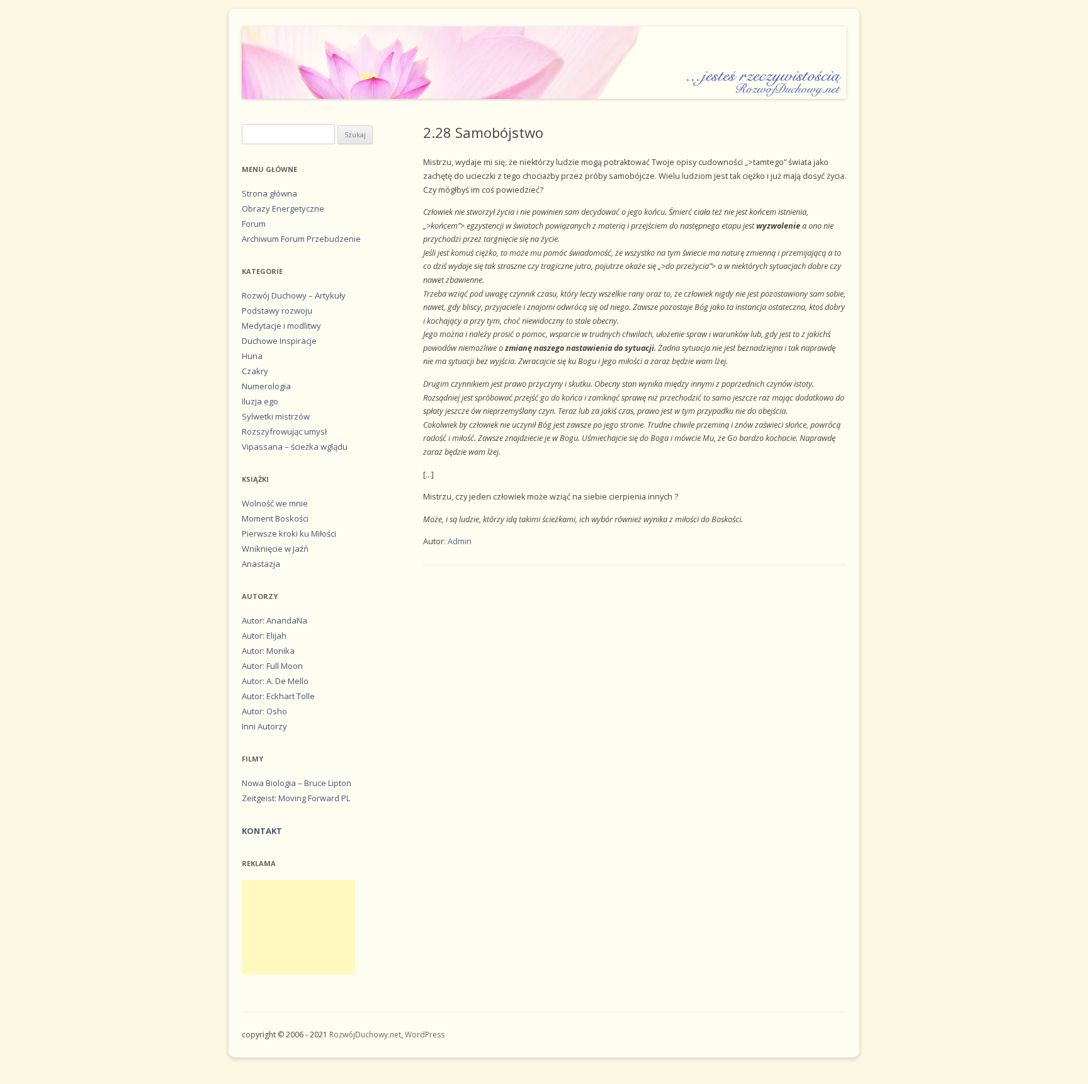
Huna (252, 356)
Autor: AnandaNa (274, 620)
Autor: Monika (268, 650)
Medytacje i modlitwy (281, 325)
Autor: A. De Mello (275, 681)
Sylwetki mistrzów (276, 416)
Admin (460, 541)
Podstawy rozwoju (277, 310)
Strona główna (269, 193)
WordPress (425, 1034)
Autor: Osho (264, 711)
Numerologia (266, 386)
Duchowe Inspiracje (279, 340)
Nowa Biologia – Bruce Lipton (296, 783)
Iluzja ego (260, 401)
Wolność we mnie (275, 503)
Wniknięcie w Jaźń (275, 548)
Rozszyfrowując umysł (284, 431)
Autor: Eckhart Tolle (278, 696)
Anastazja (261, 563)
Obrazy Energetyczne (283, 208)
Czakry (255, 371)
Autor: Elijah (264, 635)
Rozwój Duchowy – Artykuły (294, 295)
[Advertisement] (298, 927)
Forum (254, 223)
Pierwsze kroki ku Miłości (289, 533)
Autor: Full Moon (272, 665)
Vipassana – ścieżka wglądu (295, 446)
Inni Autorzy (264, 726)
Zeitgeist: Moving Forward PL (296, 798)
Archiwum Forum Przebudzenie (301, 238)
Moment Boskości (275, 518)
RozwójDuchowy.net (365, 1034)
